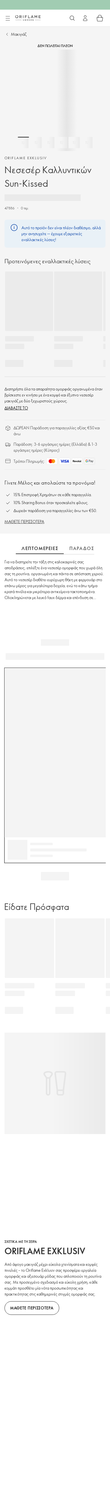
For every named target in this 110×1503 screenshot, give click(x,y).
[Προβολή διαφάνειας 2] (36, 142)
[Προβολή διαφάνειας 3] (48, 142)
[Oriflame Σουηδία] (28, 18)
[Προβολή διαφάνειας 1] (23, 142)
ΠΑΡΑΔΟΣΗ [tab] (83, 548)
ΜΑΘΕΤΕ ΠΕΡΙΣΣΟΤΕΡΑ (24, 521)
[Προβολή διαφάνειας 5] (74, 142)
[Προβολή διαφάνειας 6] (87, 142)
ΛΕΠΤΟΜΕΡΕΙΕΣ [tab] (39, 548)
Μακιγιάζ (19, 34)
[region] (55, 100)
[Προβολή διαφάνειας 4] (61, 142)
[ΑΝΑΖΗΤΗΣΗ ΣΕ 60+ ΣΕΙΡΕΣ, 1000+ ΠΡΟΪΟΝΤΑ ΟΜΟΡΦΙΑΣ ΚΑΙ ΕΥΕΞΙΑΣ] (72, 18)
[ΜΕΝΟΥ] (7, 18)
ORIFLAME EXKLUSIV (26, 158)
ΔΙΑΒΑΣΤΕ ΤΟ (16, 408)
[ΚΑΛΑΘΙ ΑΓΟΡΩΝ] (100, 18)
